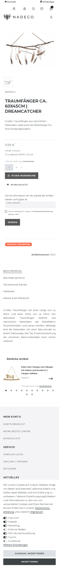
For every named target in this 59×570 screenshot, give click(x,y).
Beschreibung (12, 271)
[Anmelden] (12, 8)
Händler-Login (13, 454)
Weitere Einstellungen (15, 545)
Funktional (14, 541)
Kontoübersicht (14, 424)
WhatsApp (48, 2)
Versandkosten (28, 161)
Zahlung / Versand (15, 461)
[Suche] (32, 9)
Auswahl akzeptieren (29, 553)
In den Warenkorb (23, 175)
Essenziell (13, 518)
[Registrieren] (22, 8)
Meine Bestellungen (16, 431)
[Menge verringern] (21, 167)
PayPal (12, 537)
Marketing (14, 525)
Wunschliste (19, 184)
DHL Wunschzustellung (21, 533)
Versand (9, 291)
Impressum (36, 512)
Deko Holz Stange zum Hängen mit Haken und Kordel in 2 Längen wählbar (37, 370)
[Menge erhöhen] (16, 167)
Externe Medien (17, 529)
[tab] (12, 271)
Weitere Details (14, 278)
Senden (12, 222)
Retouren (9, 469)
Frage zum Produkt (16, 298)
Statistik (12, 521)
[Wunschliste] (41, 9)
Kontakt (11, 2)
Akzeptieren (29, 562)
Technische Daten (15, 284)
